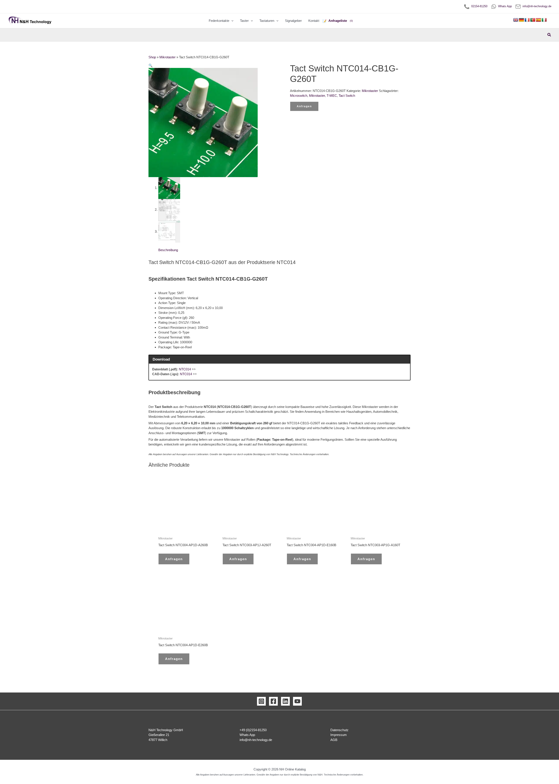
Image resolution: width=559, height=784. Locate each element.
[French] (527, 20)
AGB (333, 740)
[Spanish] (538, 20)
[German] (521, 20)
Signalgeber (293, 20)
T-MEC (332, 95)
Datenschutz (339, 730)
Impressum (338, 735)
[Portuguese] (532, 20)
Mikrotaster (167, 57)
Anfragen (304, 106)
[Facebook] (273, 701)
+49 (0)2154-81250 (253, 730)
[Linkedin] (285, 701)
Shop (152, 57)
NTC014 (185, 369)
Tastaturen (266, 20)
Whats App (504, 6)
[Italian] (544, 20)
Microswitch (298, 95)
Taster (244, 20)
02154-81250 (478, 6)
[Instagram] (261, 701)
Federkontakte (219, 20)
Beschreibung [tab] (168, 250)
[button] (231, 20)
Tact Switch (347, 95)
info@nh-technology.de (536, 6)
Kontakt (313, 20)
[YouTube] (297, 701)
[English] (515, 20)
